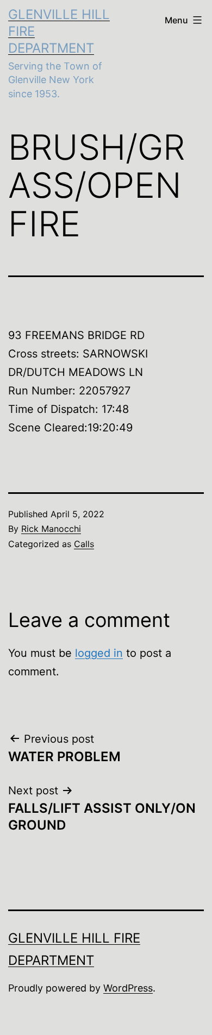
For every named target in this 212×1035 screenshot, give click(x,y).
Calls (84, 543)
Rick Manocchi (51, 528)
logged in (99, 653)
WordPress (128, 988)
